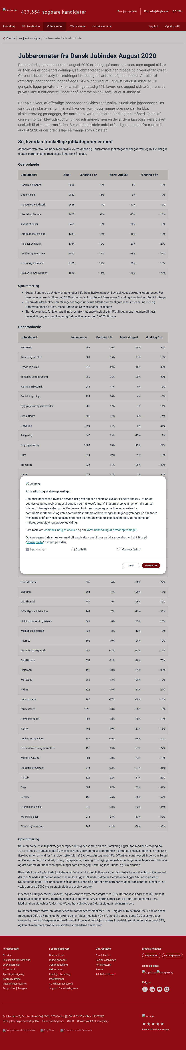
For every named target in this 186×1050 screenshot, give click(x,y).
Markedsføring (131, 549)
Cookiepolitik (35, 542)
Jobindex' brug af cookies (60, 530)
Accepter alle (151, 565)
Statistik (81, 549)
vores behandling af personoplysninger (111, 530)
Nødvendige (37, 549)
